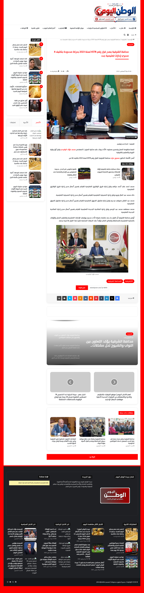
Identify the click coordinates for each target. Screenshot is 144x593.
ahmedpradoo (100, 582)
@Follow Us (43, 477)
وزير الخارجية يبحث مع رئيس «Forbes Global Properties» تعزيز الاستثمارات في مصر (20, 148)
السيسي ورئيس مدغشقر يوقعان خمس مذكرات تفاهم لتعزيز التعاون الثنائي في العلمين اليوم (15, 548)
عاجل (122, 28)
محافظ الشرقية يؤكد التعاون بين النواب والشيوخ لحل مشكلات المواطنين (109, 343)
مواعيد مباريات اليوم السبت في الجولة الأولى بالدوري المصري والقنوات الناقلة (19, 76)
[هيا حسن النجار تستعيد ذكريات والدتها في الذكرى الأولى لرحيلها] (35, 136)
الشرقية (123, 39)
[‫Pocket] (75, 298)
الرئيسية (131, 28)
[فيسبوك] (117, 298)
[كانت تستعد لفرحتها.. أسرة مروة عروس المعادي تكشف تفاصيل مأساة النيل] (35, 64)
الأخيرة (25, 122)
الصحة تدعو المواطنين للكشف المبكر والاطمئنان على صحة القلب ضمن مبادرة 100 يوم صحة (116, 547)
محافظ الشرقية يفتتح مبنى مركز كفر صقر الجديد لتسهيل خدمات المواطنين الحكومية (122, 441)
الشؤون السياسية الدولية (96, 28)
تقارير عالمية (35, 28)
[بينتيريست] (96, 298)
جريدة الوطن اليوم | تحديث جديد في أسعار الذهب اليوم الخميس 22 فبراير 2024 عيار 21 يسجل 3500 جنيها (82, 534)
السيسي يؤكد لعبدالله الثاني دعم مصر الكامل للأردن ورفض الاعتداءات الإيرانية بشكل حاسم (15, 533)
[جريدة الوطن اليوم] (115, 12)
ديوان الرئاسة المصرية (77, 28)
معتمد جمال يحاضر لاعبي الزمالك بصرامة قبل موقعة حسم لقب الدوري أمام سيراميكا (48, 560)
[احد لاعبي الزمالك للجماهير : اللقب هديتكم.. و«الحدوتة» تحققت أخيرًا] (64, 534)
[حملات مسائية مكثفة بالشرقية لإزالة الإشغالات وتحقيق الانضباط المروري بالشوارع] (128, 174)
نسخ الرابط (82, 287)
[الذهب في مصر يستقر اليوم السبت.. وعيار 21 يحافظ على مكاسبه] (35, 50)
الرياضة (24, 28)
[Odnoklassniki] (80, 298)
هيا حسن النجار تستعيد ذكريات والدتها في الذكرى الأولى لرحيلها (18, 133)
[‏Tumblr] (101, 298)
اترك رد (92, 457)
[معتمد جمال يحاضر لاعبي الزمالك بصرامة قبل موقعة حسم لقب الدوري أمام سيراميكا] (64, 562)
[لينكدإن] (107, 298)
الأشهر (38, 122)
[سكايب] (70, 298)
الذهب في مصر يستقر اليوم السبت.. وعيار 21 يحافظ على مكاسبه (19, 47)
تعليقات (13, 122)
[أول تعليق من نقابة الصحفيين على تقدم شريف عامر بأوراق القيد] (35, 106)
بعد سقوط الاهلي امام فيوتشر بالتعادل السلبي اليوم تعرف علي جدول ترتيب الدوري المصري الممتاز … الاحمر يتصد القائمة (82, 550)
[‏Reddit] (91, 298)
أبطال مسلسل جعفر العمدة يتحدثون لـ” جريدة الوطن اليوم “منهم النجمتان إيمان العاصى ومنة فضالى (89, 565)
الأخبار (113, 28)
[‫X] (112, 298)
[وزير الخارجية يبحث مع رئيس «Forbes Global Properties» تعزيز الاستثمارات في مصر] (35, 150)
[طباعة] (59, 298)
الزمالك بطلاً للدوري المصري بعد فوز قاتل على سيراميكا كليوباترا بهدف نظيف (49, 547)
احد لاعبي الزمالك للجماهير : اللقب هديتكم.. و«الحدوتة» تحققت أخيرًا (49, 533)
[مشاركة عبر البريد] (64, 298)
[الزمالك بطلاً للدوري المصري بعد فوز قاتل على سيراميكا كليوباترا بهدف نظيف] (64, 548)
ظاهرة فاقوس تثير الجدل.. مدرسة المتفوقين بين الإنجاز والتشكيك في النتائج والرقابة (64, 172)
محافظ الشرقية (114, 281)
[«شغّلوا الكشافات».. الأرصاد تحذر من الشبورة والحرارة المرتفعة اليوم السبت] (35, 92)
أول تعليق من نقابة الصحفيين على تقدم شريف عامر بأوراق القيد (19, 103)
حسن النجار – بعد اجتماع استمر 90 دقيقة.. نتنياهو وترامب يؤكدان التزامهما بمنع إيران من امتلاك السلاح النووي (14, 563)
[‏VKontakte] (85, 298)
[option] (92, 342)
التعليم (62, 28)
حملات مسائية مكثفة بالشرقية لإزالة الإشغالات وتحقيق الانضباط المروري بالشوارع (108, 172)
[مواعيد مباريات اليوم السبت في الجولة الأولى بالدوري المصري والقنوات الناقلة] (35, 78)
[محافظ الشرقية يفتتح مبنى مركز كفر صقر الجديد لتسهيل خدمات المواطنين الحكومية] (121, 427)
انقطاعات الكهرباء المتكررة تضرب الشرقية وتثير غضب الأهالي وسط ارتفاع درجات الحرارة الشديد (63, 441)
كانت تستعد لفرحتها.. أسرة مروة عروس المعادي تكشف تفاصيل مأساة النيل (18, 61)
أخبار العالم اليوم (49, 28)
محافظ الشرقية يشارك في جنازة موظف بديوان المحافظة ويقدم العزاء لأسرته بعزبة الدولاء (92, 441)
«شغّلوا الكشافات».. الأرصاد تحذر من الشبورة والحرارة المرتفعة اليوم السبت (18, 89)
